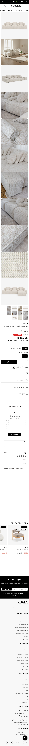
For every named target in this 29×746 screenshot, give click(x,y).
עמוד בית (26, 10)
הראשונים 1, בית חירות (23, 731)
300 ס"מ (25, 348)
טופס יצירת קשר (24, 716)
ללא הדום (25, 356)
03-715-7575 (24, 710)
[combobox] (9, 446)
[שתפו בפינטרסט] (17, 367)
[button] (7, 468)
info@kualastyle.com (22, 713)
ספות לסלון (10, 10)
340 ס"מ (13, 348)
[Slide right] (3, 2)
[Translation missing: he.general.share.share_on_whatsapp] (13, 367)
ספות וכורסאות (18, 10)
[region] (16, 421)
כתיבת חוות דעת (14, 434)
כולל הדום (18, 356)
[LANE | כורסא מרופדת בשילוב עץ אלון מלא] (18, 535)
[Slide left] (26, 2)
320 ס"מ (19, 348)
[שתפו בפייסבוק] (21, 367)
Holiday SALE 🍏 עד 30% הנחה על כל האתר (14, 1)
